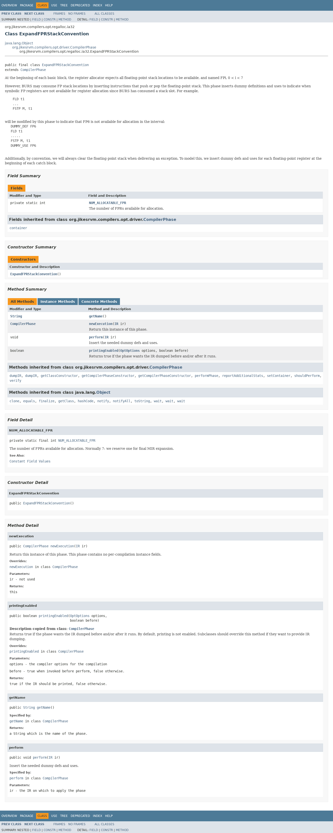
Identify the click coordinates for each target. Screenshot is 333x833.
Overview (9, 5)
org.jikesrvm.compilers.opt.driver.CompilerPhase (54, 47)
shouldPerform (307, 376)
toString (142, 401)
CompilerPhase (33, 70)
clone (14, 401)
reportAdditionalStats (242, 376)
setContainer (278, 376)
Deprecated (80, 5)
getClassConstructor (59, 376)
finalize (46, 401)
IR (116, 324)
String (16, 316)
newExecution (100, 324)
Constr (50, 19)
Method (65, 19)
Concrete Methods (99, 302)
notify (103, 401)
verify (15, 380)
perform (96, 337)
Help (109, 5)
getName (96, 316)
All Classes (104, 13)
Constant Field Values (30, 461)
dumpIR (15, 376)
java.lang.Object (19, 43)
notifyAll (121, 401)
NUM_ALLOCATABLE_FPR (107, 203)
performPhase (206, 376)
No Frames (77, 13)
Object (103, 392)
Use (54, 5)
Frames (59, 13)
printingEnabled (103, 351)
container (18, 228)
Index (97, 5)
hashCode (85, 401)
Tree (64, 5)
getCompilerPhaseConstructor (108, 376)
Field (36, 19)
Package (26, 5)
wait (158, 401)
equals (29, 401)
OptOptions (130, 351)
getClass (66, 401)
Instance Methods (57, 302)
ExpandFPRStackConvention (65, 65)
